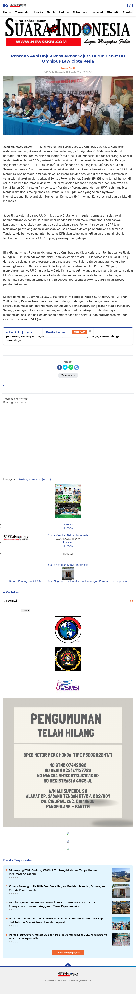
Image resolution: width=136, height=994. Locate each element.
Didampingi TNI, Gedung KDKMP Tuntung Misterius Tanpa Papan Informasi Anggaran (53, 872)
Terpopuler (22, 12)
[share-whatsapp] (70, 367)
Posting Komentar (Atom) (34, 479)
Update (80, 332)
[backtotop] (68, 966)
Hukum (64, 12)
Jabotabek (80, 12)
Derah (51, 12)
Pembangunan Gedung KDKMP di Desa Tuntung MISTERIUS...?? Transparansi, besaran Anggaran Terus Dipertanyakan (52, 904)
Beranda (68, 524)
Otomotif (113, 12)
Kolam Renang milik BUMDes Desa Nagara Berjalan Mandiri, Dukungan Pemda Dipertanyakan (68, 581)
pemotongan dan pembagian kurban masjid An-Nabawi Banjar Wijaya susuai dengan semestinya (63, 338)
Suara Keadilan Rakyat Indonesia (68, 535)
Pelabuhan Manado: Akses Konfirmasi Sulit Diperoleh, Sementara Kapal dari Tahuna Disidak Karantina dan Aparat (57, 920)
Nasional (97, 12)
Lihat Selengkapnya (67, 952)
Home (7, 12)
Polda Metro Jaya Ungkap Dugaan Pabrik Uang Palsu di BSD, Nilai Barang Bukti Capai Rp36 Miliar (58, 936)
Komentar (69, 375)
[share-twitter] (65, 367)
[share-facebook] (59, 367)
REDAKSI (68, 527)
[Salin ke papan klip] (76, 367)
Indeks (38, 12)
